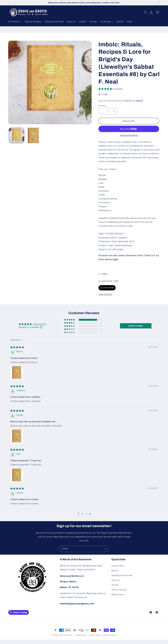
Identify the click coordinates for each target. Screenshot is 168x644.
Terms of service (109, 635)
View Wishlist (105, 294)
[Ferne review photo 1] (16, 372)
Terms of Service (119, 590)
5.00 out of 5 (39, 324)
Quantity (102, 106)
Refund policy (81, 635)
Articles (115, 585)
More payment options (129, 135)
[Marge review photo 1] (16, 436)
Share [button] (104, 274)
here (115, 259)
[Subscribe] (106, 549)
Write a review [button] (135, 326)
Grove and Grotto (66, 635)
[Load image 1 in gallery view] (16, 135)
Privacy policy (94, 635)
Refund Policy (117, 595)
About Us (115, 580)
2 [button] (82, 513)
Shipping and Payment (122, 575)
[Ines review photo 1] (16, 474)
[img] (17, 347)
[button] (15, 22)
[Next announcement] (159, 2)
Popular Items (117, 566)
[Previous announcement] (9, 2)
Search (114, 571)
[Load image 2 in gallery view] (33, 135)
